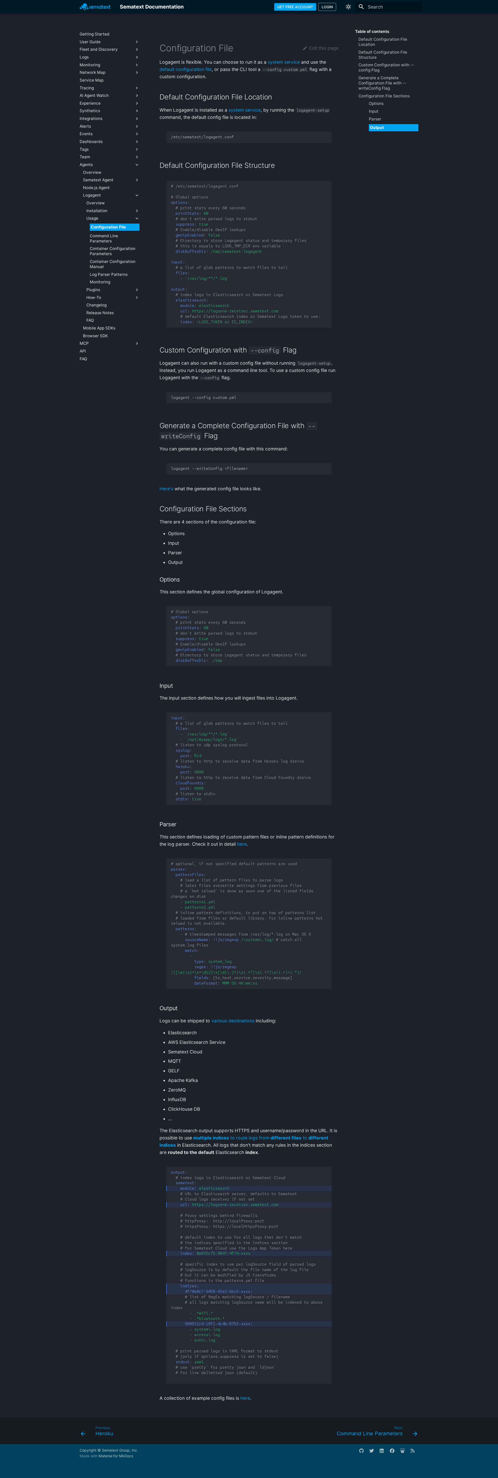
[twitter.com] (373, 1453)
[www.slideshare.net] (404, 1453)
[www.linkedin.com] (384, 1453)
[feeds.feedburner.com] (415, 1453)
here (242, 844)
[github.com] (363, 1453)
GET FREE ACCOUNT (295, 7)
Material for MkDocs (116, 1456)
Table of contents (372, 31)
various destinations (232, 1020)
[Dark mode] (348, 6)
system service (284, 62)
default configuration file (186, 69)
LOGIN (327, 7)
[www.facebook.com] (394, 1453)
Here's (166, 488)
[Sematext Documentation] (95, 6)
